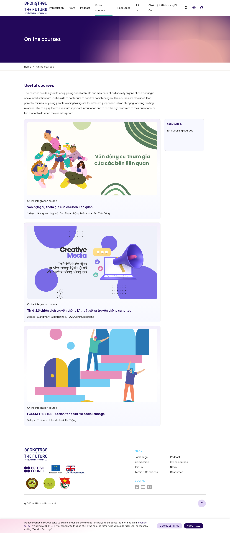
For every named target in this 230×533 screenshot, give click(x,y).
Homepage (141, 457)
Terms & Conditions (146, 472)
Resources (124, 8)
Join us (138, 8)
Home (27, 66)
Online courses (100, 8)
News (72, 8)
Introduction (56, 8)
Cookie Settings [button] (169, 525)
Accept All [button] (193, 525)
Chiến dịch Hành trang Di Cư (162, 8)
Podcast (85, 8)
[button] (194, 7)
